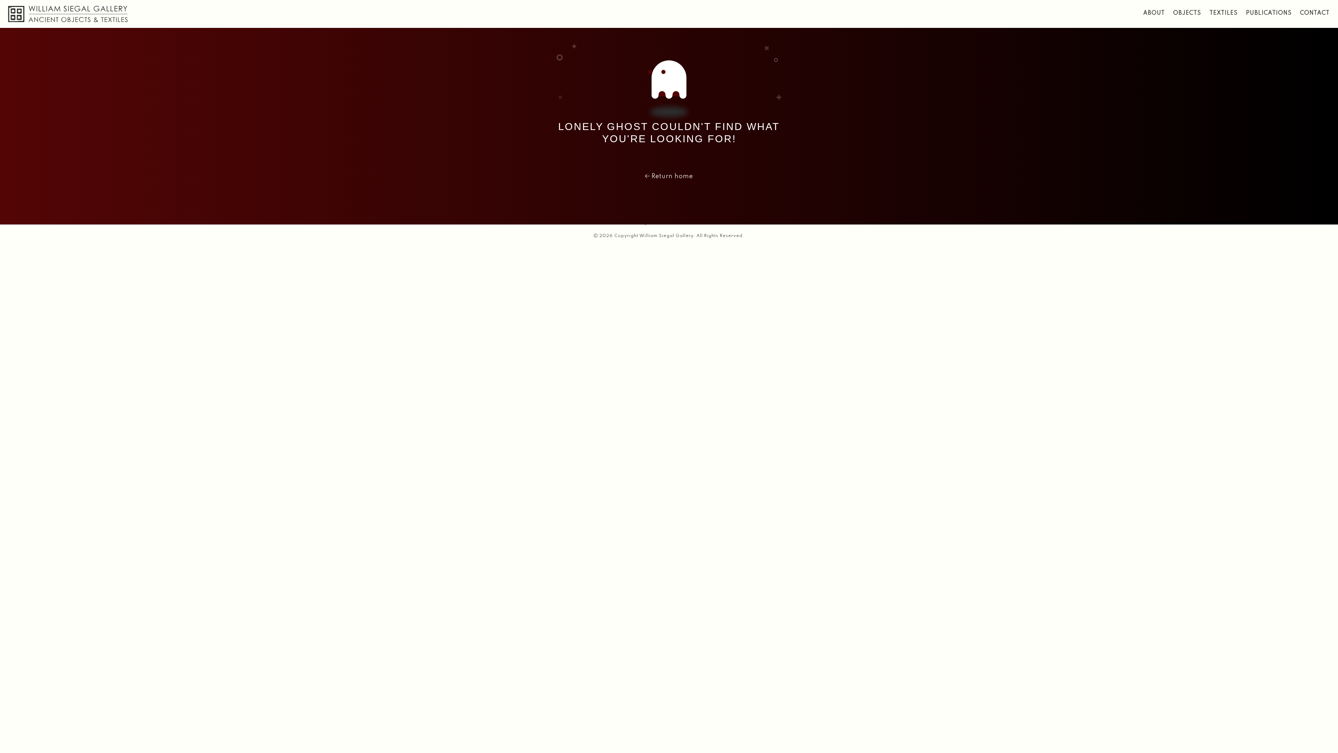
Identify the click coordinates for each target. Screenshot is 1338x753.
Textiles (1223, 13)
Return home (671, 176)
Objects (1187, 13)
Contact (1315, 13)
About (1154, 13)
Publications (1269, 13)
